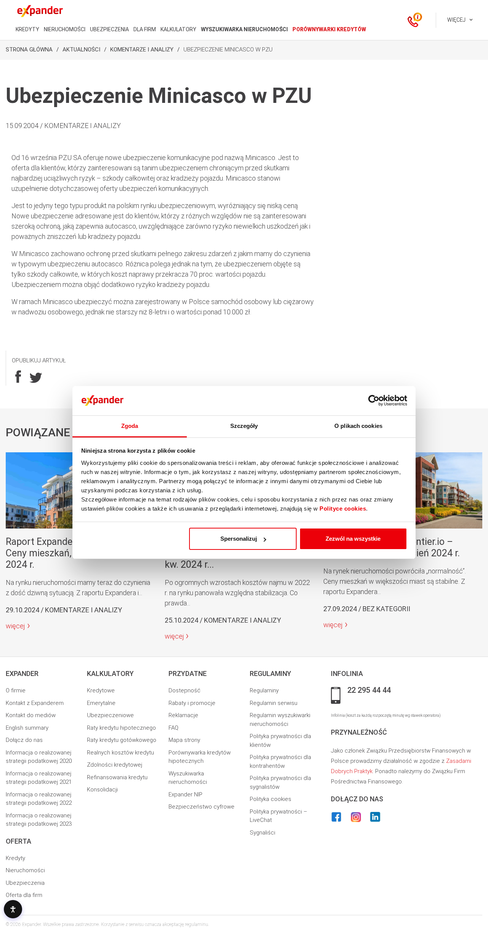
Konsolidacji (102, 789)
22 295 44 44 (369, 690)
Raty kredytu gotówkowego (121, 740)
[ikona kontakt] (413, 20)
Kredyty (15, 858)
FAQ (173, 727)
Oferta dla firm (24, 895)
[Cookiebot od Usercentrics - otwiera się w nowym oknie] (373, 401)
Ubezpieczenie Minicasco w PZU (228, 49)
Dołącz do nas (24, 740)
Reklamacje (183, 715)
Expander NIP (185, 794)
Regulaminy (264, 690)
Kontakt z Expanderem (35, 703)
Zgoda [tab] (129, 426)
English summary (27, 727)
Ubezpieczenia (25, 882)
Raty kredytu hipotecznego (121, 727)
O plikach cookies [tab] (358, 426)
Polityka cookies (270, 799)
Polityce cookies (342, 508)
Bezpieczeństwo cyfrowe (201, 806)
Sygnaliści (262, 832)
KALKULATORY (178, 29)
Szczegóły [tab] (244, 426)
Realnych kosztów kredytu (120, 752)
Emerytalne (101, 703)
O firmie (16, 690)
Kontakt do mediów (31, 715)
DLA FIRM (144, 29)
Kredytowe (101, 690)
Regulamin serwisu (273, 703)
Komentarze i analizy (141, 49)
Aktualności (81, 49)
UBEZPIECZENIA (109, 29)
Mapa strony (184, 740)
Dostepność (185, 690)
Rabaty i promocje (192, 703)
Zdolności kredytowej (114, 764)
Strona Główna (29, 49)
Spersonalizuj (238, 538)
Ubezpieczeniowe (110, 715)
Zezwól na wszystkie (353, 538)
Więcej (456, 20)
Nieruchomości (25, 870)
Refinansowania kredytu (117, 777)
